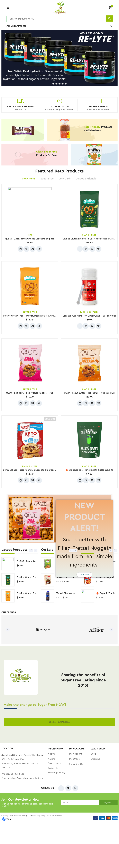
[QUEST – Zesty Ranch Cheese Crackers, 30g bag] (29, 209)
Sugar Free (47, 178)
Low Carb (65, 178)
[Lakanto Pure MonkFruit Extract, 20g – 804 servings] (89, 286)
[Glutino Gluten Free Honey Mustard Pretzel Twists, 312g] (29, 286)
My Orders (74, 759)
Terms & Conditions (54, 815)
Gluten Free (89, 235)
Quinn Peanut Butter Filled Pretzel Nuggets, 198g (89, 393)
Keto (30, 235)
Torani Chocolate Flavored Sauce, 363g (77, 593)
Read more (20, 480)
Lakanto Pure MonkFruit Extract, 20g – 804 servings (89, 316)
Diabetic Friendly (86, 178)
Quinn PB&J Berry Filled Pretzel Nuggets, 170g (29, 393)
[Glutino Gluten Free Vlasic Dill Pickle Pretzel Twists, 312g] (89, 209)
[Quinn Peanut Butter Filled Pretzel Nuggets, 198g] (89, 363)
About (51, 754)
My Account (75, 754)
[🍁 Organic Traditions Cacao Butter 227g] (87, 596)
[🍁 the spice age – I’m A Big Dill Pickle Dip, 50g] (89, 440)
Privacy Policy (39, 815)
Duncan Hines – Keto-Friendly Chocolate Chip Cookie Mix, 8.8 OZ (36, 470)
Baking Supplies (89, 312)
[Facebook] (61, 788)
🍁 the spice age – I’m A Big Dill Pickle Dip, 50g (89, 470)
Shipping (95, 759)
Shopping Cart (77, 764)
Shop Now (84, 575)
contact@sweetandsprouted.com (26, 778)
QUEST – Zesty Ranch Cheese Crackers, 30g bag (29, 239)
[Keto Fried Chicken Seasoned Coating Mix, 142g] (47, 564)
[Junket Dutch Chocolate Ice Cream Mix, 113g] (47, 580)
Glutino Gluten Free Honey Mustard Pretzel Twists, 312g (31, 316)
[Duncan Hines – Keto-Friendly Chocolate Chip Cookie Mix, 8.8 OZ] (29, 440)
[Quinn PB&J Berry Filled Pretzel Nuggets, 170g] (29, 363)
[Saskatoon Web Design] (6, 819)
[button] (110, 7)
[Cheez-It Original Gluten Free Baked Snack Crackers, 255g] (87, 580)
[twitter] (68, 788)
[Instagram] (75, 788)
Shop (93, 754)
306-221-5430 (17, 774)
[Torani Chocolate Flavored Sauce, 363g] (47, 596)
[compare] (33, 249)
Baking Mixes (29, 466)
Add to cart (20, 249)
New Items (28, 178)
